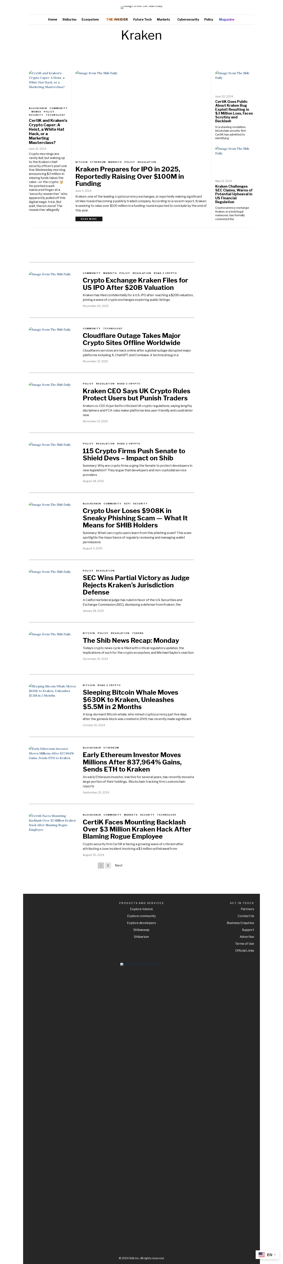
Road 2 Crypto (165, 273)
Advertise (247, 937)
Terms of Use (244, 944)
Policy (129, 162)
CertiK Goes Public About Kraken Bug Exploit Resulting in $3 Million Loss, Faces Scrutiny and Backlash (234, 111)
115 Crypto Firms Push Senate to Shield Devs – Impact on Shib (134, 454)
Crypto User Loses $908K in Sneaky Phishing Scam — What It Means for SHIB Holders (135, 518)
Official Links (244, 950)
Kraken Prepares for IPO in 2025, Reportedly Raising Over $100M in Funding (129, 176)
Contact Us (246, 916)
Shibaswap (141, 930)
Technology (55, 115)
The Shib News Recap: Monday (131, 640)
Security (36, 115)
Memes (36, 111)
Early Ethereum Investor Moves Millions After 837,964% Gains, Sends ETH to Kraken (132, 762)
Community (59, 108)
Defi (127, 503)
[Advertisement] (227, 291)
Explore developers (141, 923)
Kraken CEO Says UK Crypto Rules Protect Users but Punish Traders (136, 394)
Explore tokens (141, 909)
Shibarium (141, 937)
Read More (89, 219)
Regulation (147, 162)
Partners (247, 909)
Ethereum (98, 162)
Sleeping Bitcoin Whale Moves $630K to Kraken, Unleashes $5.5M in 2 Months (130, 699)
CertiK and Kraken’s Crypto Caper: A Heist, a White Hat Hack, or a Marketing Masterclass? (48, 131)
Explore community (141, 916)
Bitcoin (81, 162)
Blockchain (38, 108)
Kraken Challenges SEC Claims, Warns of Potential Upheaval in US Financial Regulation (234, 194)
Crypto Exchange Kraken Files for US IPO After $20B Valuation (135, 284)
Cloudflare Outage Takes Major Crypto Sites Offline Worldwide (132, 339)
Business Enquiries (240, 923)
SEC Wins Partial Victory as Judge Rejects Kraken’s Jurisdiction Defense (136, 585)
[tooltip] (240, 7)
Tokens (138, 633)
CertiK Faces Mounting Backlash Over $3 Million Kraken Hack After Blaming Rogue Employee (137, 829)
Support (248, 930)
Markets (115, 162)
